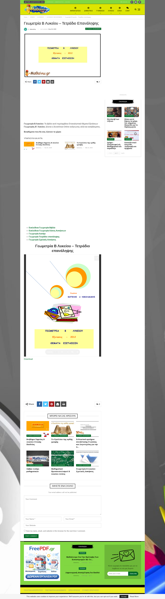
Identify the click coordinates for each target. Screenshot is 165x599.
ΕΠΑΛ (120, 11)
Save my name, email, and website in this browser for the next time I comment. (55, 531)
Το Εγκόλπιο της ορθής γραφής (86, 144)
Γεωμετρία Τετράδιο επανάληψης (44, 237)
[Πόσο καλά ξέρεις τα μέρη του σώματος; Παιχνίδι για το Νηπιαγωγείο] (131, 112)
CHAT (128, 11)
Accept (123, 596)
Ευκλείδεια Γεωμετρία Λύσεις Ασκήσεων (47, 231)
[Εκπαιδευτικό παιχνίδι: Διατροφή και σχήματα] (131, 135)
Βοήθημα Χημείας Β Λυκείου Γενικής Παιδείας (47, 144)
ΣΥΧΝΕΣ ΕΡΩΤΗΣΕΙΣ (90, 590)
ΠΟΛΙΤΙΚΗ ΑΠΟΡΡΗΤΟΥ (33, 590)
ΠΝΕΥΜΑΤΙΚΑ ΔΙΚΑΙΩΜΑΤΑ (55, 590)
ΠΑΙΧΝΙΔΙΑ (111, 115)
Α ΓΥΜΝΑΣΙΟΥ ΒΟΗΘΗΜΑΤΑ (59, 435)
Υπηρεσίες (49, 2)
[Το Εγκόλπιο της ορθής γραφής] (70, 145)
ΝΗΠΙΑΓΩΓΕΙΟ (75, 11)
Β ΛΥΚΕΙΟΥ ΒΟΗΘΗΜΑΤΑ (93, 28)
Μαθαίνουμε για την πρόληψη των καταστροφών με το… (82, 558)
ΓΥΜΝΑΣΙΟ (100, 11)
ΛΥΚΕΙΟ (111, 11)
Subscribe (133, 574)
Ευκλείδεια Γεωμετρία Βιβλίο (42, 228)
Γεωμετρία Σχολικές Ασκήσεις (42, 240)
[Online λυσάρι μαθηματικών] (37, 458)
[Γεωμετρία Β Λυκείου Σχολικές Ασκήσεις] (87, 458)
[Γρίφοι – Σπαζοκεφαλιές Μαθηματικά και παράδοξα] (114, 135)
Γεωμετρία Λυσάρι (37, 234)
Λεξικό (67, 2)
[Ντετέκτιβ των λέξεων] (114, 112)
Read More (134, 596)
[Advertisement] (62, 103)
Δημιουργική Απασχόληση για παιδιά (82, 572)
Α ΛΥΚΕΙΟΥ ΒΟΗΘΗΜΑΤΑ (83, 435)
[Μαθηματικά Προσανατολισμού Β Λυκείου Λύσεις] (62, 458)
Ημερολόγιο (59, 2)
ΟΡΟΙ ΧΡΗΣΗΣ (74, 590)
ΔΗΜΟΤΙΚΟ (88, 11)
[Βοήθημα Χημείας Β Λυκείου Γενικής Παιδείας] (29, 145)
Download (28, 359)
